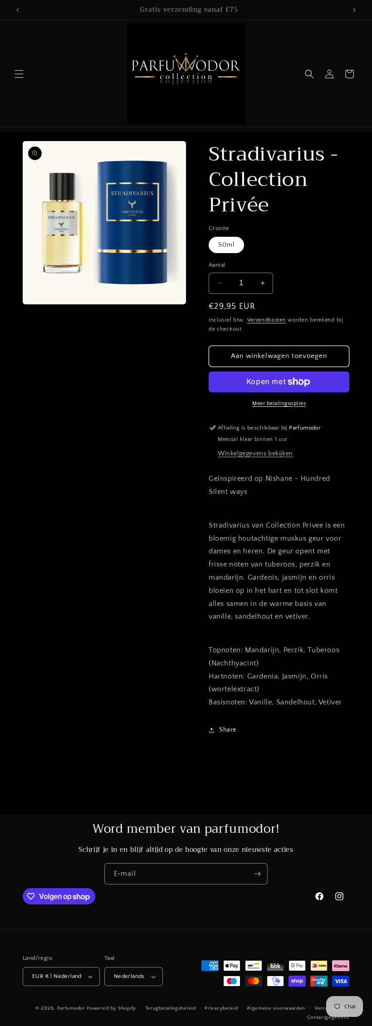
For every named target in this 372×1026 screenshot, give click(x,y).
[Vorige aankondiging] (18, 10)
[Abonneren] (257, 873)
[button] (19, 74)
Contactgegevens (328, 1017)
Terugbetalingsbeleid (170, 1008)
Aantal (217, 265)
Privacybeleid (221, 1008)
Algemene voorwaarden (276, 1008)
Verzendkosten (266, 320)
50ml (226, 245)
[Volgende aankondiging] (354, 10)
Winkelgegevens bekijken (255, 453)
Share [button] (227, 729)
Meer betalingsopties (279, 403)
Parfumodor (71, 1008)
